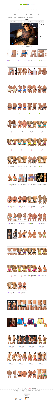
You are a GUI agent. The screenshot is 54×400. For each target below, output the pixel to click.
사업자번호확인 (34, 388)
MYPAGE (23, 8)
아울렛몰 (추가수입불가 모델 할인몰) (26, 14)
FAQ (35, 8)
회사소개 (19, 388)
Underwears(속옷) (36, 14)
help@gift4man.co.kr (35, 391)
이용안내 (22, 388)
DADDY (41, 16)
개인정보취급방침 (29, 388)
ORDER (27, 8)
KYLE (25, 16)
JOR (13, 16)
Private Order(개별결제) (21, 17)
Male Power (17, 16)
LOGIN (18, 8)
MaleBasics (14, 17)
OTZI (28, 16)
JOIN (20, 8)
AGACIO (32, 16)
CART (25, 8)
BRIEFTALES (37, 16)
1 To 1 (31, 8)
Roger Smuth (10, 17)
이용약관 (25, 388)
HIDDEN (21, 16)
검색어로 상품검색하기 (29, 17)
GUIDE (29, 8)
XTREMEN (9, 16)
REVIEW (34, 8)
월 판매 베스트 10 (16, 14)
